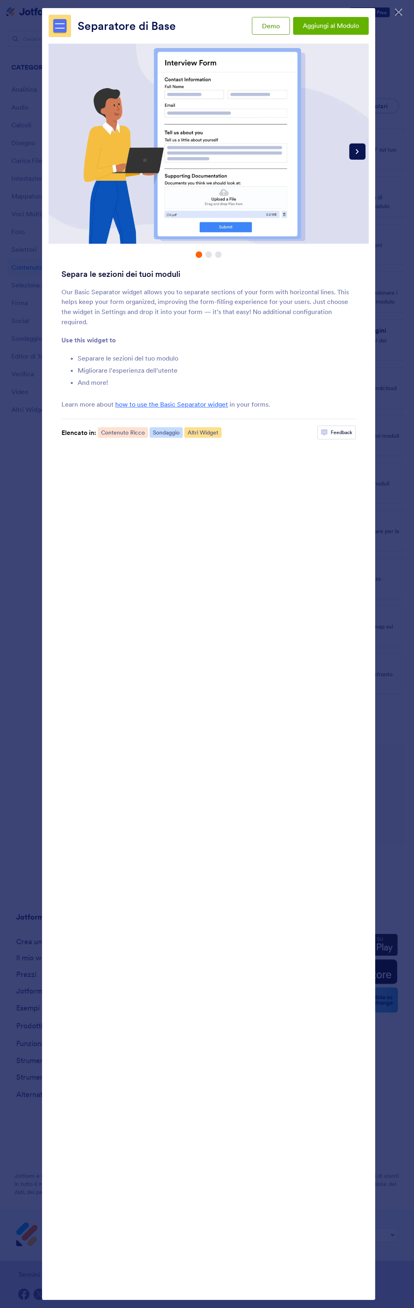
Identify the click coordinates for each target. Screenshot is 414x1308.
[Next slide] (357, 151)
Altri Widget (203, 432)
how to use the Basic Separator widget (171, 404)
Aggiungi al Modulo (331, 25)
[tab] (199, 254)
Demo (271, 26)
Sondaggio (166, 432)
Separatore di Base (127, 25)
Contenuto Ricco (123, 432)
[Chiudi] (399, 12)
